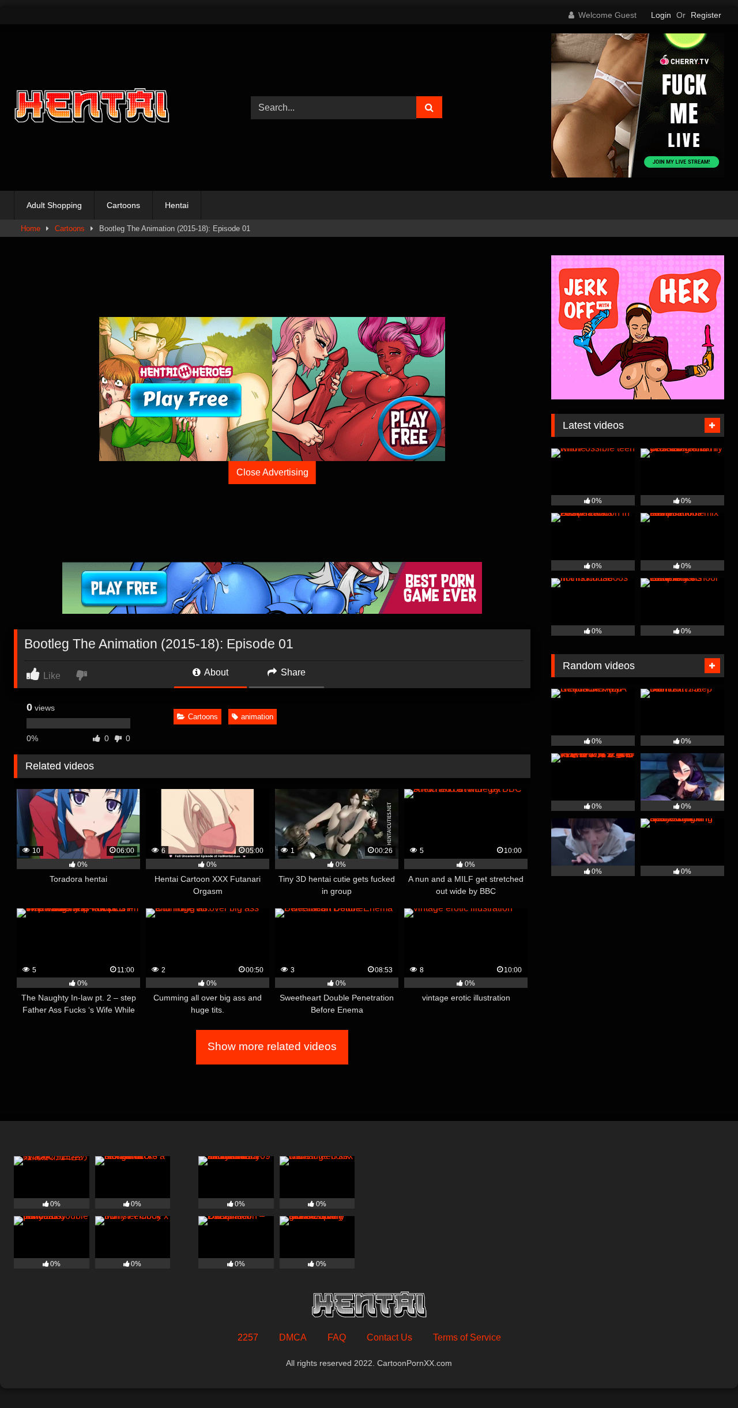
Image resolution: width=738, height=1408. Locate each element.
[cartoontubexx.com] (92, 107)
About (215, 672)
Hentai (177, 205)
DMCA (293, 1337)
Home (30, 228)
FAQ (336, 1337)
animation (257, 716)
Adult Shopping (54, 205)
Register (706, 15)
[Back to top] (702, 1373)
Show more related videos (272, 1046)
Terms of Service (467, 1337)
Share (292, 672)
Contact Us (389, 1337)
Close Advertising (272, 472)
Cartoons (123, 205)
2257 (248, 1337)
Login (661, 15)
